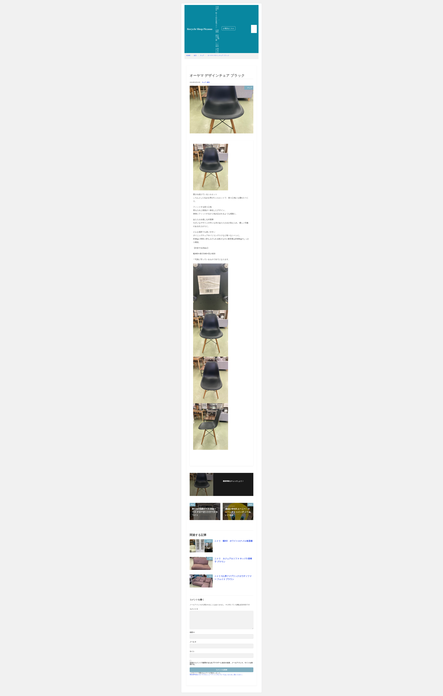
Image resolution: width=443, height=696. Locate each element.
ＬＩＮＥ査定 (217, 44)
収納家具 (209, 541)
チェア (202, 55)
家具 (195, 55)
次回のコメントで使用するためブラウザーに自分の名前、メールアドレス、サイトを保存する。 (221, 663)
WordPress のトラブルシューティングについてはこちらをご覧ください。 (217, 674)
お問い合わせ (217, 50)
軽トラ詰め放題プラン (216, 20)
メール (193, 642)
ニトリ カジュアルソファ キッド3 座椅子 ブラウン (233, 560)
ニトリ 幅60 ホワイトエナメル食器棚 (233, 541)
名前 (192, 632)
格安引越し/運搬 (217, 37)
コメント (194, 609)
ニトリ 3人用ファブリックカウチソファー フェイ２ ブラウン (233, 577)
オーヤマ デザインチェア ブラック (218, 55)
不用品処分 (217, 8)
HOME (188, 55)
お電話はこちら (228, 28)
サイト (192, 651)
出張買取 (217, 31)
